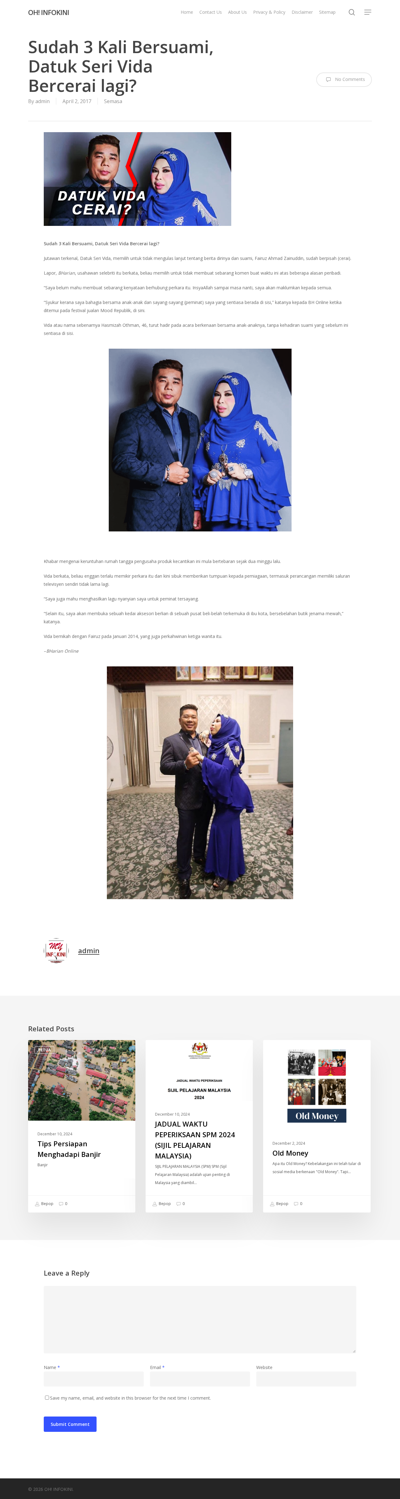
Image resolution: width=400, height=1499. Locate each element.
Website (264, 1367)
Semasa (113, 101)
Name (52, 1367)
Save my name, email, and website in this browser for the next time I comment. (130, 1398)
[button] (368, 12)
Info (160, 1050)
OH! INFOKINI (48, 12)
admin (42, 101)
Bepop (46, 1203)
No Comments (349, 79)
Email (157, 1367)
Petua (44, 1050)
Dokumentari (287, 1050)
